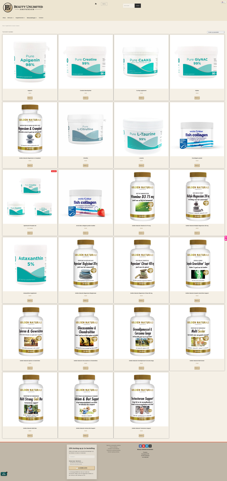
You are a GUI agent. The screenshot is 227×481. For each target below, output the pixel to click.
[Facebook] (140, 446)
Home (3, 25)
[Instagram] (150, 446)
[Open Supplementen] (24, 18)
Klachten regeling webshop (113, 451)
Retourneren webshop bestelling (113, 450)
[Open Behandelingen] (36, 18)
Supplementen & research (10, 25)
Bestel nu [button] (30, 97)
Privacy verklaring (113, 446)
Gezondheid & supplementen (76, 462)
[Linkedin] (146, 446)
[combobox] (128, 6)
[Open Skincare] (13, 18)
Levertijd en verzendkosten (113, 448)
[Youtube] (143, 446)
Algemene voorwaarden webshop (113, 445)
